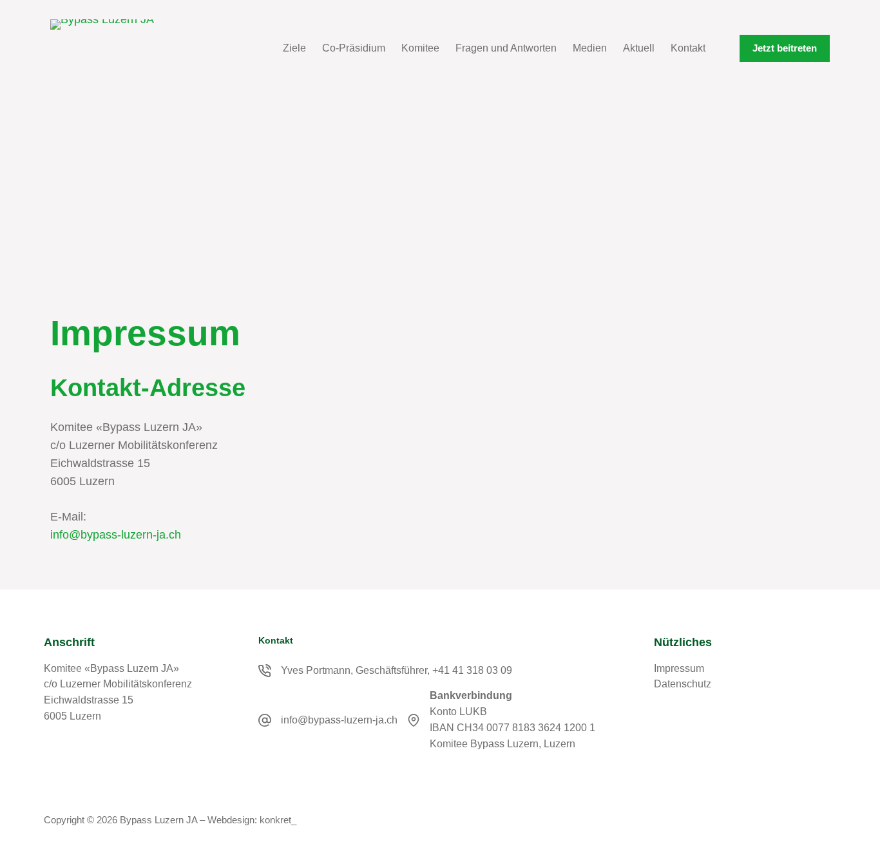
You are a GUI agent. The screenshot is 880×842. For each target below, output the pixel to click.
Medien (590, 48)
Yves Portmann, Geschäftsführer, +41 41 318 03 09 (396, 670)
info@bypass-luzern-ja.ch (115, 534)
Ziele (294, 48)
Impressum (679, 668)
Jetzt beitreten (784, 48)
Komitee (420, 48)
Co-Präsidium (353, 48)
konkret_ (278, 819)
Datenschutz (682, 683)
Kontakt (688, 48)
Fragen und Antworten (506, 48)
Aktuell (639, 48)
